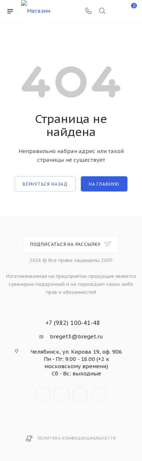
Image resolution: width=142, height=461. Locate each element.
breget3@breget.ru (76, 336)
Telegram (62, 395)
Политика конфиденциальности (77, 438)
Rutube (99, 395)
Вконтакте (43, 395)
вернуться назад (45, 184)
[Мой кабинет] (116, 11)
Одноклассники (80, 395)
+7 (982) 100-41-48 (73, 323)
